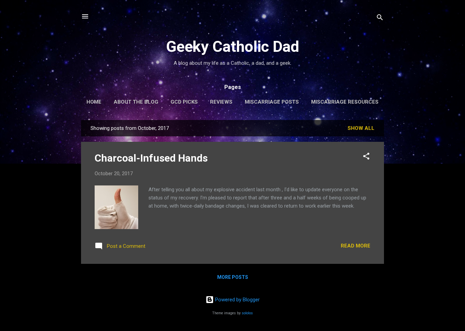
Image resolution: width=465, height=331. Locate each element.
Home (93, 102)
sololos (247, 313)
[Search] (380, 18)
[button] (366, 157)
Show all (361, 128)
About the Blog (136, 102)
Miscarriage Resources (345, 102)
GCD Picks (184, 102)
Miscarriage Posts (272, 102)
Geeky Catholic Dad (232, 46)
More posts (232, 277)
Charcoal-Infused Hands (151, 158)
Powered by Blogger (237, 300)
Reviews (221, 102)
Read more (355, 246)
